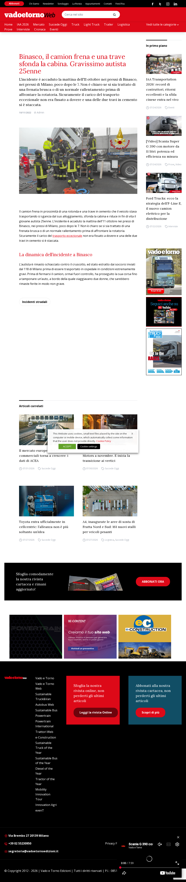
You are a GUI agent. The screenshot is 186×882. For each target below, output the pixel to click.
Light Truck (92, 24)
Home (8, 24)
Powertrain (43, 716)
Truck (75, 24)
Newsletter (48, 3)
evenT (39, 810)
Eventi (54, 29)
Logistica (124, 24)
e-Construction (45, 737)
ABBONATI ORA (153, 582)
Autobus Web (44, 705)
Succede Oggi (58, 24)
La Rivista (77, 3)
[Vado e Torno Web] (29, 14)
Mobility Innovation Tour (42, 794)
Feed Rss (120, 3)
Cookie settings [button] (88, 446)
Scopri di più (150, 712)
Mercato (39, 24)
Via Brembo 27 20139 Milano (28, 836)
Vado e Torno (44, 678)
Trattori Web (44, 732)
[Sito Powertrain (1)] (35, 637)
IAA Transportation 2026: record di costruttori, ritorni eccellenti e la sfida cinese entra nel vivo (162, 89)
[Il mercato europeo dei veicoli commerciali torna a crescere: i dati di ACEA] (46, 429)
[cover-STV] (164, 351)
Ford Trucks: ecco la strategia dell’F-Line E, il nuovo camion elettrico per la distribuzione (163, 208)
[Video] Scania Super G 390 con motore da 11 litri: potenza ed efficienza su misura (162, 149)
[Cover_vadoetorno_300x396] (164, 271)
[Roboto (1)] (164, 311)
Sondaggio (63, 3)
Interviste (23, 29)
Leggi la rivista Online (96, 712)
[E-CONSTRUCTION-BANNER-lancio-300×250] (144, 637)
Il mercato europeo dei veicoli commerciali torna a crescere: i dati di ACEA (43, 455)
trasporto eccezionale (67, 236)
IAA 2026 (23, 24)
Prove (8, 29)
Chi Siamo (34, 3)
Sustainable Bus (46, 710)
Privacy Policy (114, 843)
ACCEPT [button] (67, 446)
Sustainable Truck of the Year (43, 748)
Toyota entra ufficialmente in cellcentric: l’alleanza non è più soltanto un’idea (43, 527)
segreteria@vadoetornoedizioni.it (33, 851)
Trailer (108, 24)
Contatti (108, 3)
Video (178, 164)
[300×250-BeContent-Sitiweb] (90, 637)
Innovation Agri (46, 805)
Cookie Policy (103, 441)
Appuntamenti (92, 3)
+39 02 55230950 (19, 843)
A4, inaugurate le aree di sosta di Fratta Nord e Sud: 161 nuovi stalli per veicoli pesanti (109, 527)
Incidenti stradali (34, 302)
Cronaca (39, 29)
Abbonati (14, 3)
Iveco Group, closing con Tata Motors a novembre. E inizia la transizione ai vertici (106, 455)
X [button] (132, 433)
